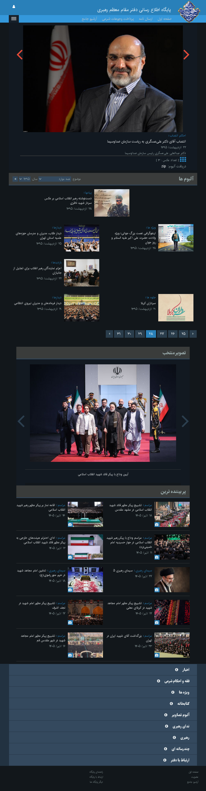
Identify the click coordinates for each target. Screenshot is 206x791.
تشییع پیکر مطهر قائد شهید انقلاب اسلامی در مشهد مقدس (130, 507)
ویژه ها (151, 227)
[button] (14, 19)
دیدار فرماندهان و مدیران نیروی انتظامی (38, 303)
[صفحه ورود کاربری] (14, 7)
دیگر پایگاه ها (96, 782)
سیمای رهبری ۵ (123, 570)
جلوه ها (151, 297)
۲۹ (140, 334)
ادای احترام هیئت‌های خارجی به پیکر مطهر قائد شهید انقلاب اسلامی (40, 540)
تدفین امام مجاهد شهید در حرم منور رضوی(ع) (41, 572)
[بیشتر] (183, 160)
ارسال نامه (145, 19)
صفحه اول (165, 19)
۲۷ (162, 334)
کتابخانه (183, 704)
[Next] (109, 334)
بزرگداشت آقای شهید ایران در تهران (129, 638)
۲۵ (183, 334)
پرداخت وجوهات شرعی (118, 19)
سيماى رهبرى (143, 570)
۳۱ (119, 334)
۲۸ (151, 334)
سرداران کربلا (148, 303)
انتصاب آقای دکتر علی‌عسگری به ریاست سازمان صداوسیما (146, 141)
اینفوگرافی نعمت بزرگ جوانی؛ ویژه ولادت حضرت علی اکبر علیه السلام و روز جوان (133, 238)
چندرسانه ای (180, 749)
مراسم (148, 505)
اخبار (186, 670)
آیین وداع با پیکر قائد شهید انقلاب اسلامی (103, 474)
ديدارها (58, 227)
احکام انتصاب (178, 135)
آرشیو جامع (89, 19)
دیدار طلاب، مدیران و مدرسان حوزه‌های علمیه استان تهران (39, 235)
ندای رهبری (181, 726)
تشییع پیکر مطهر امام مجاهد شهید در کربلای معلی (130, 605)
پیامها (88, 192)
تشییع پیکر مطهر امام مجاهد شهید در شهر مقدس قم (43, 638)
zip (164, 166)
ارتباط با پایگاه (96, 777)
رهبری (184, 737)
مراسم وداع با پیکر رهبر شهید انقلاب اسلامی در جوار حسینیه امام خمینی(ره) (129, 542)
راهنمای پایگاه (96, 772)
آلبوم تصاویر (180, 715)
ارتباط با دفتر (180, 760)
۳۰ (129, 334)
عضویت (194, 777)
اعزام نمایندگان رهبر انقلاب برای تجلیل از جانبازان (37, 270)
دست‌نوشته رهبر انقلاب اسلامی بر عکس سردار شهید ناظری (68, 200)
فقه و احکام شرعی (177, 681)
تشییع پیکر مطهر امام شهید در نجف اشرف (42, 605)
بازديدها (57, 262)
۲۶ (173, 334)
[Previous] (193, 334)
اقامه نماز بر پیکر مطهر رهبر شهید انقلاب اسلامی (41, 507)
